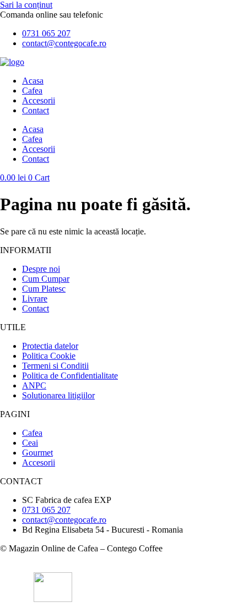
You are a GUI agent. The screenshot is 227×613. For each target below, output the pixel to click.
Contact (35, 110)
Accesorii (38, 100)
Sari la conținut (26, 4)
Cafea (32, 90)
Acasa (33, 80)
